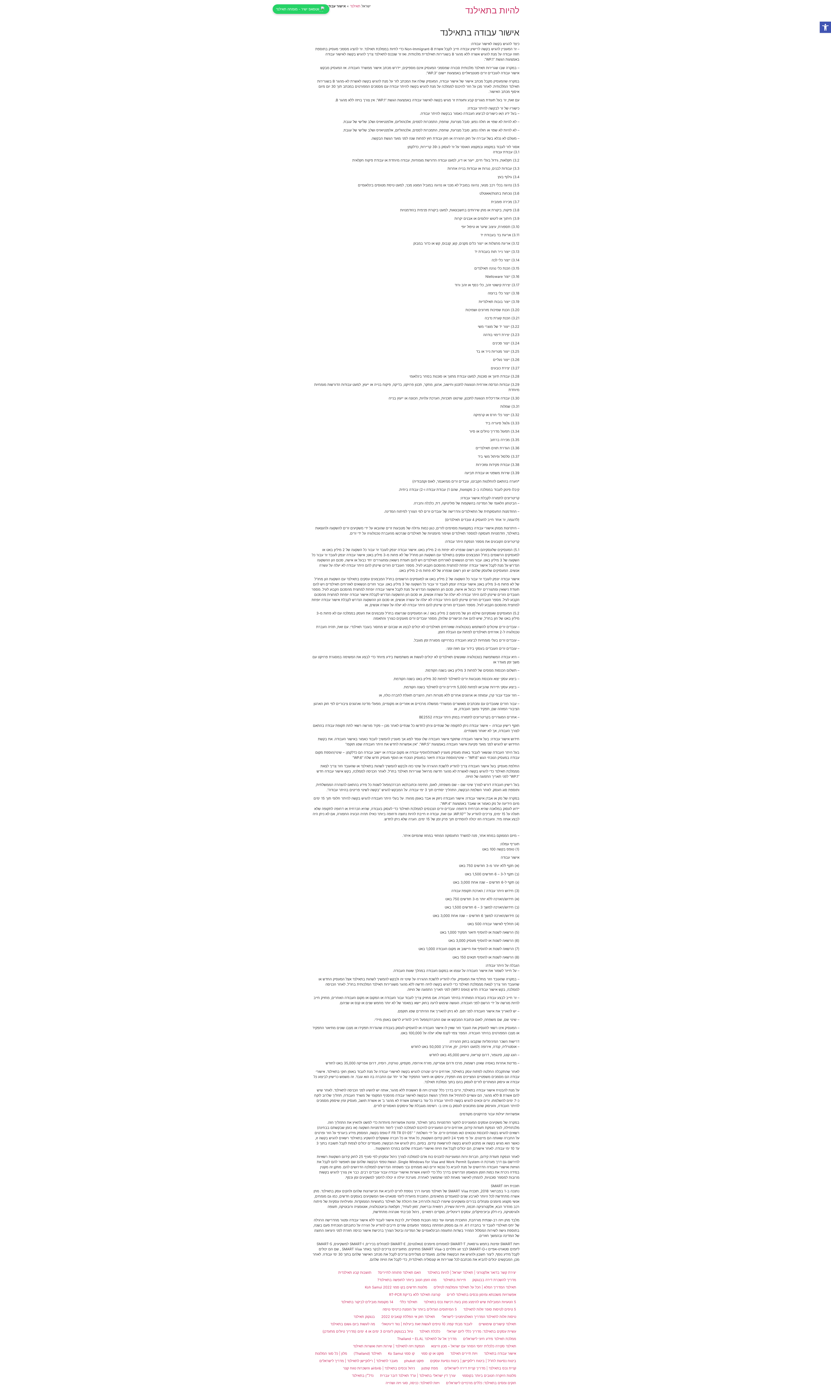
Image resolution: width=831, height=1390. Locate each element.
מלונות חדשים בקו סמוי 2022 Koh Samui (396, 1287)
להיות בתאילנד (492, 10)
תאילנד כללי (408, 1302)
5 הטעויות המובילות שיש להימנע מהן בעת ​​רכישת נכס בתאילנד (470, 1302)
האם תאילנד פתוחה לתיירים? (399, 1272)
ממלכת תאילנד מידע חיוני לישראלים (489, 1339)
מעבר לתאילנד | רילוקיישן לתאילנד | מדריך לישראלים (358, 1361)
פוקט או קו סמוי (432, 1353)
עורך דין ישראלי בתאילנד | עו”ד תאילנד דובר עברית (418, 1375)
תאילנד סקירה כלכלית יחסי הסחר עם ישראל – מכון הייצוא (473, 1346)
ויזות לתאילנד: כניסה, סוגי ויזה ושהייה (413, 1383)
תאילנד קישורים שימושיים (497, 1324)
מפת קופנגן (429, 1368)
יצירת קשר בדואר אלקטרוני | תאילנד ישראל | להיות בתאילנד (471, 1272)
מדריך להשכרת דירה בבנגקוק (494, 1280)
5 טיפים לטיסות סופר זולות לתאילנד (489, 1309)
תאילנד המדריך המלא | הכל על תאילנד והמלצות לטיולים (475, 1287)
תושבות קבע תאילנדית (354, 1272)
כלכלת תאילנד (429, 1331)
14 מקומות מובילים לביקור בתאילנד (367, 1302)
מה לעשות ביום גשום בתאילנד (352, 1324)
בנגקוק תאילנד (364, 1316)
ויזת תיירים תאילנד (463, 1353)
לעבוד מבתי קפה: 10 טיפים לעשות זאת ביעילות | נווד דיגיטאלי (427, 1324)
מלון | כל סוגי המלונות (331, 1353)
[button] (825, 27)
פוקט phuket (414, 1361)
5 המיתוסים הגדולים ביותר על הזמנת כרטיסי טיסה (420, 1309)
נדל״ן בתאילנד (363, 1375)
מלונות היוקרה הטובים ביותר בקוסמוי (489, 1375)
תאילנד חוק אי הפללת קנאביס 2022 (408, 1316)
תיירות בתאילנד (454, 1280)
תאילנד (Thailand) (368, 1353)
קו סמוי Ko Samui (401, 1353)
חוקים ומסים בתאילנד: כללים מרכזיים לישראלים (481, 1383)
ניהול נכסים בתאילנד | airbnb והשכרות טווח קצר (379, 1368)
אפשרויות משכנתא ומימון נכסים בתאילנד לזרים (481, 1294)
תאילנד (355, 6)
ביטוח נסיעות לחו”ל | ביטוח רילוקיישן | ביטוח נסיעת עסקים (473, 1361)
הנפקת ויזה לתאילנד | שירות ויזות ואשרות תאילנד (389, 1346)
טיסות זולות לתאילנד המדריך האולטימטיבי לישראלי (478, 1316)
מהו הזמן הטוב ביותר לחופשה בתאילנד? (406, 1280)
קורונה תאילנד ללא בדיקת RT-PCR (414, 1294)
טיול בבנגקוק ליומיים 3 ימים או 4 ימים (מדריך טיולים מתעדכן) (367, 1331)
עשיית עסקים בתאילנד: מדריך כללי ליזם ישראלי (481, 1331)
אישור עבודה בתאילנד (500, 1353)
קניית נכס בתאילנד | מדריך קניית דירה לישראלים (480, 1368)
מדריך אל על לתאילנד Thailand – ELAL (427, 1339)
